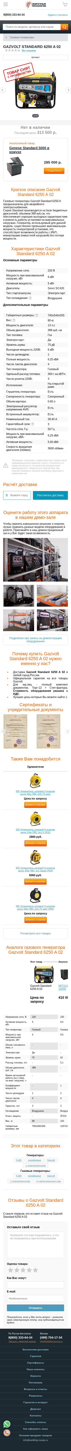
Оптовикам (35, 1382)
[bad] (10, 1270)
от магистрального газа (48, 1181)
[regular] (23, 1270)
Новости (35, 1376)
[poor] (17, 1270)
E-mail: (11, 1291)
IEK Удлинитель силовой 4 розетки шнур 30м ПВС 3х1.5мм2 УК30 (35, 869)
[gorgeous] (35, 1270)
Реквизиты (35, 1395)
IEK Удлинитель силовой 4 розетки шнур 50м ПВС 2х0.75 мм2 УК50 (35, 907)
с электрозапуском (35, 1165)
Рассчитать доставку (50, 495)
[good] (29, 1270)
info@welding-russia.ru (35, 1440)
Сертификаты (35, 1362)
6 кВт (19, 1160)
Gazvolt (51, 1160)
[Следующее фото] (68, 90)
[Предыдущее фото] (3, 90)
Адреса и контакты (58, 15)
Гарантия (35, 1356)
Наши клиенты (35, 1369)
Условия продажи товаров (35, 1435)
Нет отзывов (29, 50)
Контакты (35, 1415)
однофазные (34, 1160)
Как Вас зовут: (17, 1277)
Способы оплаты (35, 1422)
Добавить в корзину (35, 805)
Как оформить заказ (35, 1428)
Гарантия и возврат (35, 1402)
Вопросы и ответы (35, 1389)
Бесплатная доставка (36, 1349)
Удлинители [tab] (35, 766)
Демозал (35, 1409)
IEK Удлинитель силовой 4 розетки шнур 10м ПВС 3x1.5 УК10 (35, 831)
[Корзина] (65, 4)
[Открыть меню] (5, 4)
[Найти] (64, 27)
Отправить (35, 1307)
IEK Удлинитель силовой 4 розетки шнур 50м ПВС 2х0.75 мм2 (35, 792)
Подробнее (54, 170)
